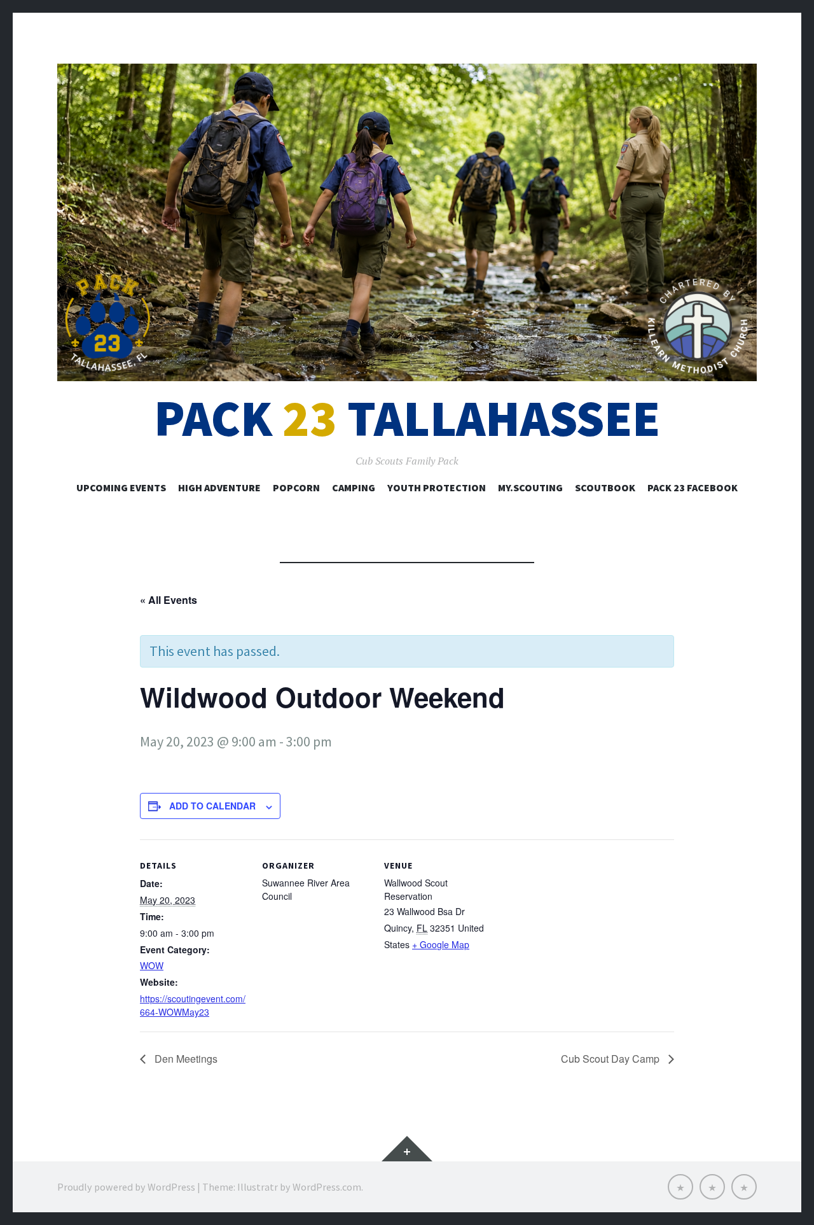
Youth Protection (436, 487)
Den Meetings (184, 1058)
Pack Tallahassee (407, 418)
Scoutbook (605, 487)
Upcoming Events (121, 487)
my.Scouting (530, 487)
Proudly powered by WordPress (126, 1186)
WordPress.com (327, 1186)
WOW (151, 965)
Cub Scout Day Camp (611, 1058)
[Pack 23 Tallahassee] (407, 222)
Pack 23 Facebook (692, 487)
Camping (353, 487)
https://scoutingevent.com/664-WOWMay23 (192, 1005)
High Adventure (219, 487)
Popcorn (296, 487)
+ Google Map (440, 944)
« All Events (168, 599)
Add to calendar (212, 805)
